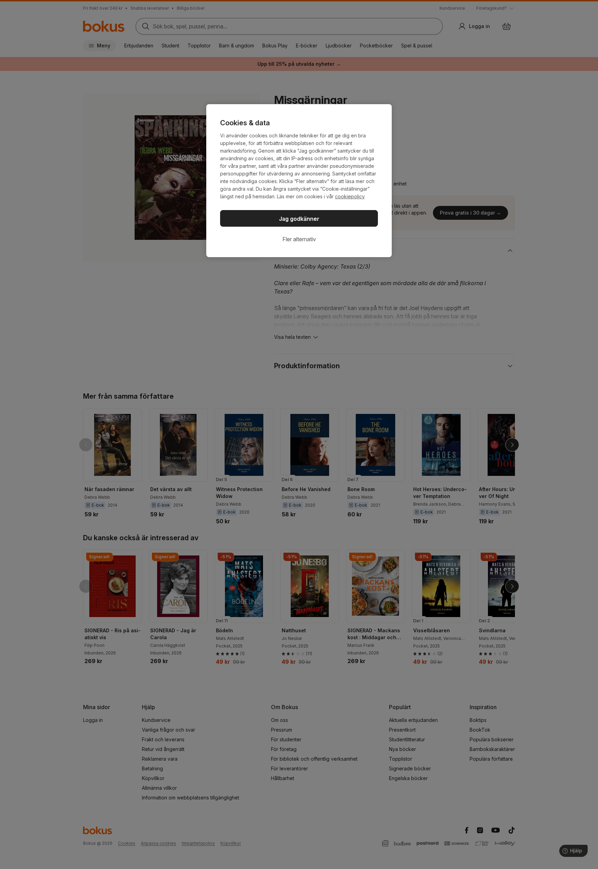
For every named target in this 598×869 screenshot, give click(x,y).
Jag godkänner (299, 218)
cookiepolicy (350, 196)
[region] (299, 180)
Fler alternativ (299, 239)
